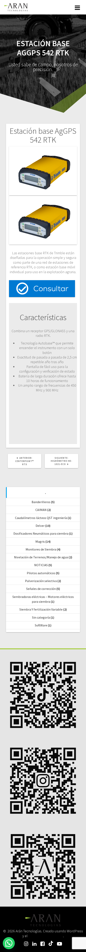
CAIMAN (41, 510)
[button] (9, 943)
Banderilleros (41, 502)
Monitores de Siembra (41, 549)
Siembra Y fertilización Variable (41, 609)
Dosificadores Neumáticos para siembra (40, 533)
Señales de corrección (41, 589)
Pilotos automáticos (41, 573)
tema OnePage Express (45, 936)
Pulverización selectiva (41, 581)
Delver (40, 526)
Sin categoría (41, 617)
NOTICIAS (41, 565)
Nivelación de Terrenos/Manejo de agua (41, 557)
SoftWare (41, 625)
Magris (40, 541)
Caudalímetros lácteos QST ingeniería (41, 518)
